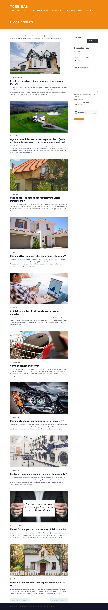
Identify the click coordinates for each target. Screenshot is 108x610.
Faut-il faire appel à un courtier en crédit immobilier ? (39, 529)
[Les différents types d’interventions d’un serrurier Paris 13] (35, 58)
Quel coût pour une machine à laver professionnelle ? (38, 473)
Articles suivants (58, 600)
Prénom (76, 57)
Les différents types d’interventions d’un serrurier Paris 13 (37, 82)
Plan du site (52, 606)
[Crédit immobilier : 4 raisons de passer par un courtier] (39, 288)
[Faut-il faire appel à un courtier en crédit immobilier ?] (39, 506)
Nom (87, 57)
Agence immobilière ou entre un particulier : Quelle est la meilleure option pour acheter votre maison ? (37, 141)
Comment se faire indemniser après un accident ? (37, 420)
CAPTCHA (77, 108)
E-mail (78, 60)
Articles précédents (20, 600)
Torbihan (19, 6)
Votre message (81, 67)
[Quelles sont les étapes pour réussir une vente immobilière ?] (39, 175)
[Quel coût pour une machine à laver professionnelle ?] (39, 451)
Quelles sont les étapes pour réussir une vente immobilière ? (35, 199)
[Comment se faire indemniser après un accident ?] (39, 398)
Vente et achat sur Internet (24, 365)
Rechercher (77, 37)
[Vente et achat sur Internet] (39, 345)
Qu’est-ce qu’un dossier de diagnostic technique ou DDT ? (37, 584)
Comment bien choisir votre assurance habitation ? (38, 255)
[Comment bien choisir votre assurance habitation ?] (39, 233)
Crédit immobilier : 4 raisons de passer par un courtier (34, 313)
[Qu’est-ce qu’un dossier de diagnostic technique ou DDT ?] (39, 560)
